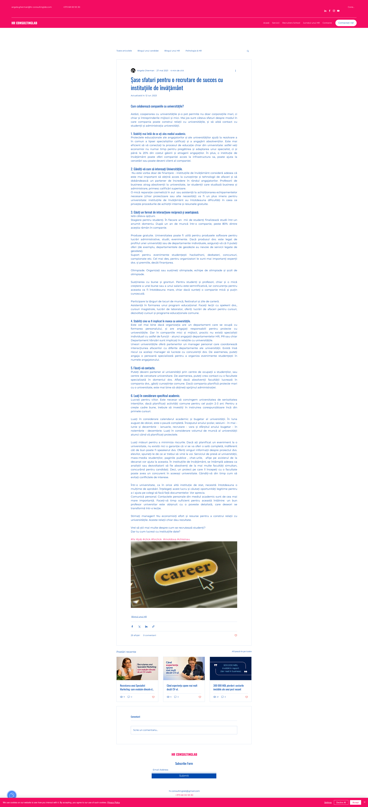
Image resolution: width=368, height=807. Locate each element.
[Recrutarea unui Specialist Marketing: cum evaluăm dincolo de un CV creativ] (137, 668)
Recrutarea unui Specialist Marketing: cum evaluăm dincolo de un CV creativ (137, 687)
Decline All (341, 802)
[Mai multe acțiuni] (235, 70)
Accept (355, 802)
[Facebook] (329, 10)
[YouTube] (338, 10)
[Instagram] (333, 10)
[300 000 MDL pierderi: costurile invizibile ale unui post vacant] (230, 668)
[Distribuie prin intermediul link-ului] (153, 626)
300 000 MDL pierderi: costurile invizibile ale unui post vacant (228, 687)
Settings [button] (328, 802)
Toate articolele (124, 50)
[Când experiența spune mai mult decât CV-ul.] (184, 668)
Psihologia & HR (194, 50)
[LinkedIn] (325, 10)
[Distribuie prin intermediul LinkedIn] (146, 626)
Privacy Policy (113, 802)
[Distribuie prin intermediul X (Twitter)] (139, 626)
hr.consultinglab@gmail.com (184, 791)
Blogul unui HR (172, 50)
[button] (248, 51)
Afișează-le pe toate (242, 651)
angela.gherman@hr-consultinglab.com (32, 7)
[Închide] (364, 802)
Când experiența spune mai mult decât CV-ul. (182, 687)
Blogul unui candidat (148, 50)
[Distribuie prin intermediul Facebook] (132, 626)
